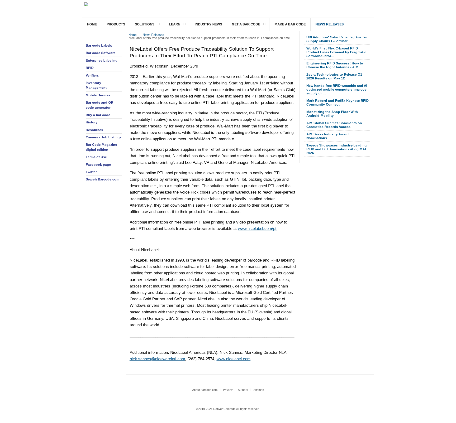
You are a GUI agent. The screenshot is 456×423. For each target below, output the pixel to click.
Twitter (91, 172)
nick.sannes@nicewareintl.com (157, 359)
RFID (90, 68)
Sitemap (258, 390)
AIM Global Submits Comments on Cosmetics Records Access (334, 125)
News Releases (329, 24)
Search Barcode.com (102, 179)
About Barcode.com (205, 390)
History (91, 122)
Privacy (228, 390)
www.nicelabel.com (234, 359)
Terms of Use (96, 157)
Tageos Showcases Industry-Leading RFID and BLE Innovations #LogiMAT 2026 (336, 149)
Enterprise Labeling (102, 60)
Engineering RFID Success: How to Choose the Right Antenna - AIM (334, 65)
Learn (174, 24)
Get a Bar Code (246, 24)
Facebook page (98, 164)
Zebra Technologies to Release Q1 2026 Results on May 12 (334, 76)
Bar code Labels (99, 45)
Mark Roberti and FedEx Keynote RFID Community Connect (337, 102)
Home (92, 24)
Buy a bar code (98, 115)
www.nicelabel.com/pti (257, 228)
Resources (94, 130)
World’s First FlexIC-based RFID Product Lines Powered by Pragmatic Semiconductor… (336, 52)
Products (116, 24)
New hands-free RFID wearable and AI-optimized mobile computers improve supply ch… (337, 89)
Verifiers (92, 75)
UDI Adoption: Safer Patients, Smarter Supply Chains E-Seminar (336, 39)
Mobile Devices (98, 95)
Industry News (208, 24)
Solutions (144, 24)
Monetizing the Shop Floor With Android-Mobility (332, 113)
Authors (243, 390)
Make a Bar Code (290, 24)
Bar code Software (100, 53)
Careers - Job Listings (104, 137)
